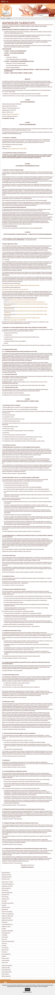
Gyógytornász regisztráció (7, 920)
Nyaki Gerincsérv (5, 949)
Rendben (27, 989)
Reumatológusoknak (6, 969)
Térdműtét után (5, 890)
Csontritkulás (4, 935)
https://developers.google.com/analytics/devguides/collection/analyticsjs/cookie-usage (20, 285)
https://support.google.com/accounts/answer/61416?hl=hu (23, 299)
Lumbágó (4, 928)
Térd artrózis (4, 952)
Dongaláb (4, 956)
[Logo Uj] (27, 10)
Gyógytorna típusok (6, 872)
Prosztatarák (4, 922)
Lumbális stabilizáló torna (7, 924)
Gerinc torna (4, 939)
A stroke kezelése (5, 960)
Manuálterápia (5, 909)
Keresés (51, 15)
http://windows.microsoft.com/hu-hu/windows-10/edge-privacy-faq (25, 317)
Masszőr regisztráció (6, 976)
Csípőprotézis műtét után (7, 886)
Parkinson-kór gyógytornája (7, 913)
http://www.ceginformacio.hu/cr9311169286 (16, 148)
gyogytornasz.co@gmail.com (13, 114)
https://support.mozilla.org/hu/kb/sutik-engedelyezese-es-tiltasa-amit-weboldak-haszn (26, 301)
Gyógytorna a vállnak (6, 926)
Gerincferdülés (5, 937)
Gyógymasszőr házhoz (7, 876)
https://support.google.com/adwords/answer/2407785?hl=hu (15, 289)
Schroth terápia (5, 896)
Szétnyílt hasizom (5, 898)
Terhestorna (4, 943)
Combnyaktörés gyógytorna (8, 884)
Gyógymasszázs (5, 974)
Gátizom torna (5, 962)
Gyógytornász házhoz (6, 874)
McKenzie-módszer (6, 907)
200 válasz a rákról (6, 879)
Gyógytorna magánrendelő (7, 915)
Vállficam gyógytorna (6, 888)
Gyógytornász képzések (7, 965)
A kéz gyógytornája (6, 932)
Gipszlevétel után (5, 894)
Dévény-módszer (5, 958)
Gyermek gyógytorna (6, 954)
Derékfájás (4, 945)
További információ (27, 992)
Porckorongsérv (5, 947)
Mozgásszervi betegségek (7, 930)
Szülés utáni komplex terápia (8, 941)
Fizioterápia (4, 901)
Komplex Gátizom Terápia (7, 881)
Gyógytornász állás (6, 967)
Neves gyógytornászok (6, 971)
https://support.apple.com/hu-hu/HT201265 (16, 319)
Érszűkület (4, 905)
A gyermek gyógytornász (7, 892)
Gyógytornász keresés (6, 918)
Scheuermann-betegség (7, 911)
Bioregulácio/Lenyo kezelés (7, 903)
